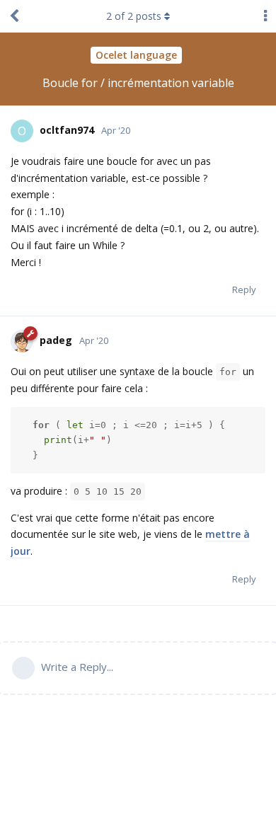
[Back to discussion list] (14, 16)
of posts (133, 16)
